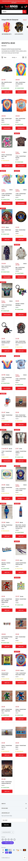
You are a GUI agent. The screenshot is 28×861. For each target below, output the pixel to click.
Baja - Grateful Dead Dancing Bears (20, 268)
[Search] (24, 11)
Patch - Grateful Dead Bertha (20, 230)
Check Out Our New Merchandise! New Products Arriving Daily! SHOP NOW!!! (14, 2)
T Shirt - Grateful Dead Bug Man (21, 156)
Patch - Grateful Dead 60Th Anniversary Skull (21, 342)
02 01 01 (17, 85)
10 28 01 (3, 231)
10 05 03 (3, 418)
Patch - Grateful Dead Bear (20, 637)
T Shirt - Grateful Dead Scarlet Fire (21, 194)
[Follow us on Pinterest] (11, 839)
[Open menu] (2, 7)
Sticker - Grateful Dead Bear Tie (7, 746)
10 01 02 (17, 454)
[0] (25, 7)
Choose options (21, 92)
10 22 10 (3, 785)
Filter (5, 57)
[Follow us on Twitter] (6, 839)
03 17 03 (3, 269)
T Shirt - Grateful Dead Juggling (7, 378)
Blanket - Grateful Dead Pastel (7, 488)
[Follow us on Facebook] (3, 839)
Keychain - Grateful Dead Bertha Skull (6, 342)
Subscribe (6, 824)
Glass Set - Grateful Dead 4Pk (6, 563)
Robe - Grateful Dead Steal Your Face (6, 266)
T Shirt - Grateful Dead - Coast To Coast (21, 489)
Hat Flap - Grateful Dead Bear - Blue (7, 525)
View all (24, 19)
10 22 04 (3, 676)
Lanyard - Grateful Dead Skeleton (21, 452)
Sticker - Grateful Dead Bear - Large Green (7, 710)
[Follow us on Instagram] (8, 839)
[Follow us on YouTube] (14, 839)
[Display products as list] (25, 57)
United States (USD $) (6, 832)
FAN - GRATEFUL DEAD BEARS (7, 83)
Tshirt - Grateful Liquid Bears (7, 119)
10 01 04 (17, 307)
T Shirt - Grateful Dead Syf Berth (21, 379)
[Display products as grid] (23, 57)
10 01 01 (3, 158)
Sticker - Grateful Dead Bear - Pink (7, 155)
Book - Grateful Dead (6, 229)
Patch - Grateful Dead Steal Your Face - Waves (21, 415)
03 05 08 (17, 271)
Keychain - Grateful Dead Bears (20, 304)
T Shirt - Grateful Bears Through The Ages (7, 194)
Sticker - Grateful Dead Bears (21, 746)
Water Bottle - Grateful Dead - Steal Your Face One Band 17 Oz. (21, 526)
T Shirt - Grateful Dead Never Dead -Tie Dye (21, 673)
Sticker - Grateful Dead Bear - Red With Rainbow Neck (7, 600)
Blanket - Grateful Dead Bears (21, 599)
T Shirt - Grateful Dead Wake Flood (7, 305)
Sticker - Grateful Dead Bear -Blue (21, 710)
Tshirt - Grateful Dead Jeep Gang (20, 119)
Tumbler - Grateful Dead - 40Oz (7, 415)
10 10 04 (3, 85)
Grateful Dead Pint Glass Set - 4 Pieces (7, 637)
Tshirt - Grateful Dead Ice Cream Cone (20, 83)
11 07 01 (3, 528)
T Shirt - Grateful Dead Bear (7, 452)
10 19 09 (3, 491)
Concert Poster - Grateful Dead (5, 673)
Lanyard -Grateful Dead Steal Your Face (21, 563)
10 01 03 (17, 233)
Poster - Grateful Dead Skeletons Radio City (7, 782)
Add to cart (7, 92)
